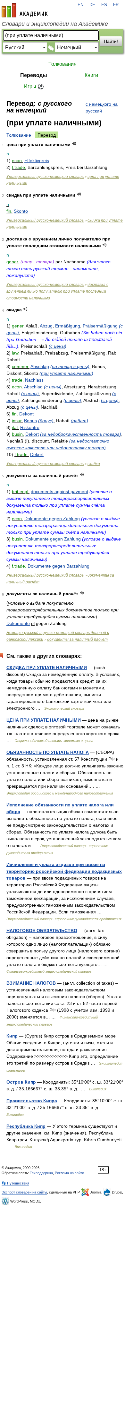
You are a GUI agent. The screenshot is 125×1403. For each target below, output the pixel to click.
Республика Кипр (26, 1126)
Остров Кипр (21, 1082)
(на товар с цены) (69, 366)
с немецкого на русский (102, 107)
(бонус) (46, 420)
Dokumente (18, 623)
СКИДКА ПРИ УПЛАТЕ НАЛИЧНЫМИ (46, 667)
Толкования (62, 64)
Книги (91, 75)
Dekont (26, 413)
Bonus (30, 420)
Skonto (21, 211)
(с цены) (57, 346)
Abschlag (39, 366)
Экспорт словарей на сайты (24, 1192)
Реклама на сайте (69, 1173)
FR (116, 5)
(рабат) (79, 420)
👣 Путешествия (15, 1183)
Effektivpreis (36, 160)
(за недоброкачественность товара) (80, 434)
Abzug (46, 325)
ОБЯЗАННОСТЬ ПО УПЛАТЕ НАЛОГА (47, 752)
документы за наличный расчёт (77, 639)
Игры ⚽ (34, 86)
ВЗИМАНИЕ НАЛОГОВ (31, 983)
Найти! (111, 41)
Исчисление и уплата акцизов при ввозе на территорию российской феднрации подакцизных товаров (64, 871)
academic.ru (25, 10)
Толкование (18, 135)
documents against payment (59, 491)
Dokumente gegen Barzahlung (58, 566)
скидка (94, 464)
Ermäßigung (67, 325)
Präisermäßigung (100, 325)
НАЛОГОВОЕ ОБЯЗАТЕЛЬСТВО (41, 930)
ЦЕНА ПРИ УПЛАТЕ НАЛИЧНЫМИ (43, 720)
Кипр (12, 1035)
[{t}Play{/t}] (74, 143)
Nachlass (34, 380)
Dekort (32, 434)
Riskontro (29, 427)
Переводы (33, 75)
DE (92, 5)
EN (80, 5)
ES (104, 5)
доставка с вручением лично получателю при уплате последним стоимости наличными (57, 291)
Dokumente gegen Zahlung (52, 518)
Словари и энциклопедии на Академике (55, 24)
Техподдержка (41, 1173)
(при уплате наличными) (66, 373)
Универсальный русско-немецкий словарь (45, 176)
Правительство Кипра (31, 1100)
